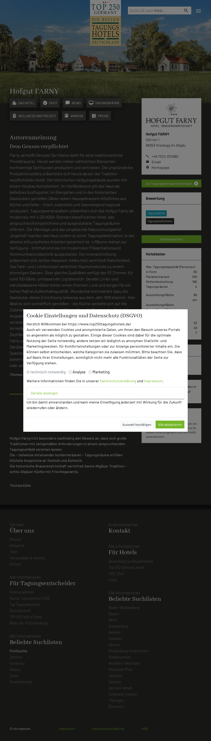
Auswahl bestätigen (136, 424)
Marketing (101, 371)
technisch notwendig (48, 371)
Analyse (79, 371)
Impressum (153, 381)
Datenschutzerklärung (118, 381)
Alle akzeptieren (170, 424)
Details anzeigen (44, 393)
